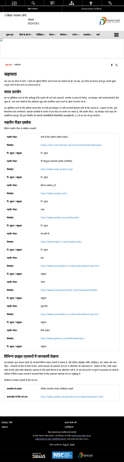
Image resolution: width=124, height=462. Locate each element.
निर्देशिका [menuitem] (39, 34)
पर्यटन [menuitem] (74, 34)
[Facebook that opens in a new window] (112, 65)
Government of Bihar (91, 8)
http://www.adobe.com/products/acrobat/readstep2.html (72, 397)
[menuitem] (13, 3)
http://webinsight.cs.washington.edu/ (61, 241)
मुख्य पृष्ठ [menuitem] (9, 34)
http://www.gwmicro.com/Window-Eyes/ (63, 338)
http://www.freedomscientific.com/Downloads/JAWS (69, 290)
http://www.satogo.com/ (54, 193)
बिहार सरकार (33, 8)
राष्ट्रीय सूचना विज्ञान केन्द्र (81, 435)
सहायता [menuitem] (5, 427)
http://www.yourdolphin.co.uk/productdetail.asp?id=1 (70, 314)
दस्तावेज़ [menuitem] (86, 34)
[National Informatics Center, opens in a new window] (62, 455)
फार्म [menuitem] (98, 34)
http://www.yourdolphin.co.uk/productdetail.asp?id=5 (70, 266)
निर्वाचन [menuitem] (63, 34)
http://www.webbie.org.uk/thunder (60, 217)
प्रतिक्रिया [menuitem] (69, 427)
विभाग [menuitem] (51, 34)
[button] (117, 34)
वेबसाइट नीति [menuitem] (7, 422)
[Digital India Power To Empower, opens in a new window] (85, 455)
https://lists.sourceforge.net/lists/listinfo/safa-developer (71, 145)
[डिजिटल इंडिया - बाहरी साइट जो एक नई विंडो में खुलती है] (106, 28)
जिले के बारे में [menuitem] (24, 34)
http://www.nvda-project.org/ (57, 169)
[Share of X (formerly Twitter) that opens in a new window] (116, 65)
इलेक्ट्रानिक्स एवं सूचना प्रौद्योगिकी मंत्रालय (50, 439)
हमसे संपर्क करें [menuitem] (71, 422)
